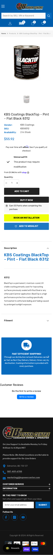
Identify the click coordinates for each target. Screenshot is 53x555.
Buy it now (26, 200)
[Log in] (10, 23)
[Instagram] (14, 517)
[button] (21, 23)
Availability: (10, 132)
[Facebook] (6, 517)
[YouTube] (23, 517)
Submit (43, 505)
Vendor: (8, 125)
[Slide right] (48, 357)
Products (12, 33)
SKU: (6, 128)
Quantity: (8, 177)
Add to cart (21, 191)
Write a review (26, 397)
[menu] (3, 6)
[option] (26, 62)
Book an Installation (26, 217)
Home (3, 33)
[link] (26, 356)
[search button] (49, 16)
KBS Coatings (27, 125)
